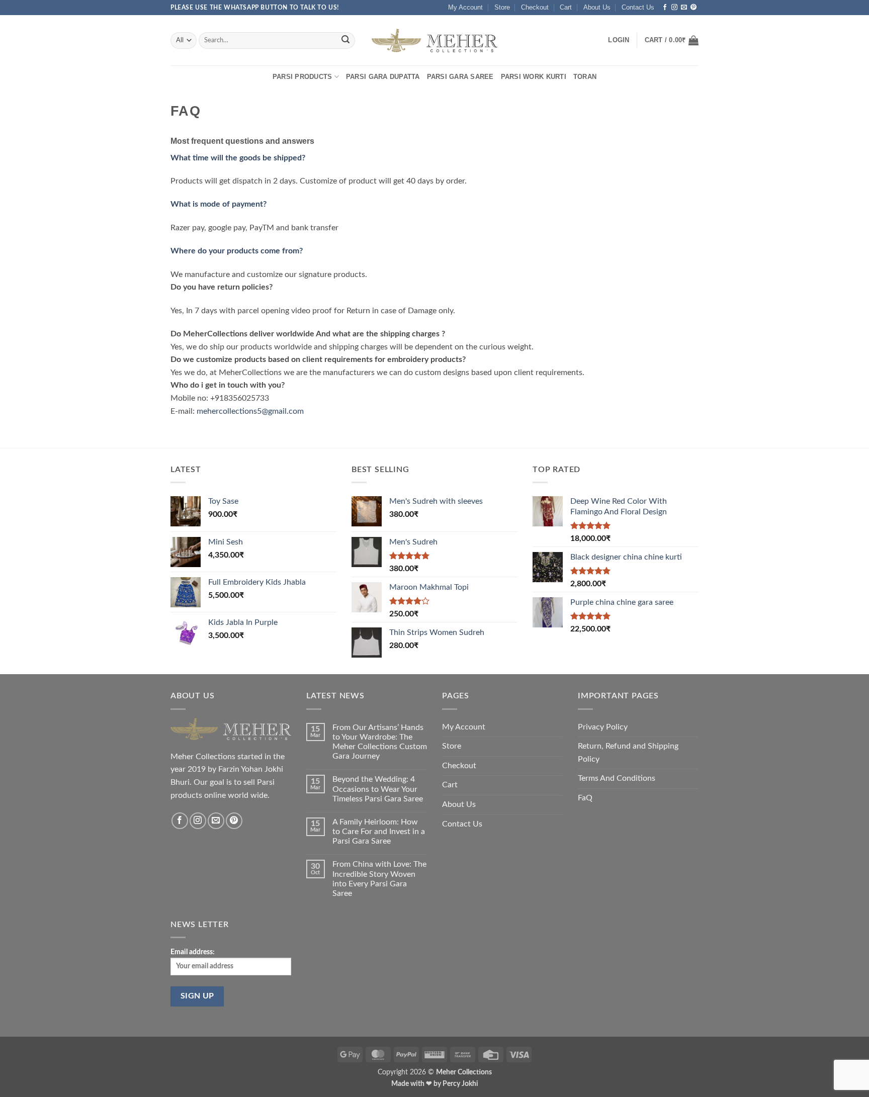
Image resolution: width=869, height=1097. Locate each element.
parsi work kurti (533, 76)
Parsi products (302, 76)
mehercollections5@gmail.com (250, 411)
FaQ (585, 798)
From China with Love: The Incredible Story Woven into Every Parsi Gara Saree (379, 878)
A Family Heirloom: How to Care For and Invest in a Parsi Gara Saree (378, 831)
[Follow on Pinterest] (693, 7)
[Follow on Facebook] (665, 7)
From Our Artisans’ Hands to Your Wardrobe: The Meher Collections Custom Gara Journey (379, 742)
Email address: (192, 952)
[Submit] (345, 40)
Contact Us (638, 7)
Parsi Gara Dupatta (383, 76)
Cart (566, 7)
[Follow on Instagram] (674, 7)
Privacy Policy (603, 727)
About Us (597, 7)
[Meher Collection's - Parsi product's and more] (435, 40)
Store (502, 7)
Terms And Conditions (616, 778)
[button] (618, 40)
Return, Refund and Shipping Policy (628, 752)
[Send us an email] (684, 7)
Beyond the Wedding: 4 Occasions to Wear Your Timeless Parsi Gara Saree (377, 788)
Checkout (535, 7)
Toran (584, 76)
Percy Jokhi (460, 1083)
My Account (465, 7)
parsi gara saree (460, 76)
